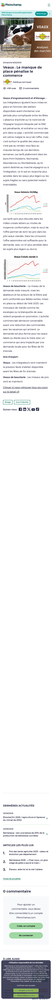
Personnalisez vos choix (26, 996)
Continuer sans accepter (26, 985)
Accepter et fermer (26, 990)
